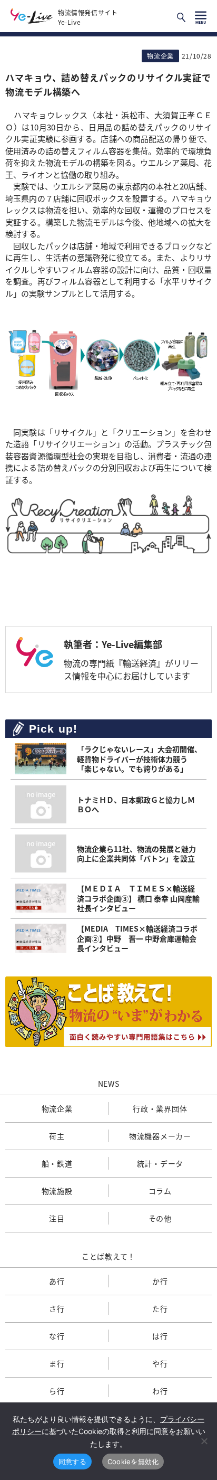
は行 (159, 1336)
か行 (159, 1281)
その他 (160, 1218)
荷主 (56, 1136)
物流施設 (57, 1190)
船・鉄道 (57, 1163)
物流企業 (57, 1108)
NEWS (109, 1083)
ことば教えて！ (108, 1256)
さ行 (56, 1308)
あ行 (56, 1281)
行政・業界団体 (160, 1108)
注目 (56, 1218)
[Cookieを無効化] (204, 1441)
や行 (159, 1363)
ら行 (56, 1391)
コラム (160, 1190)
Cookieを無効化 (133, 1461)
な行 (56, 1336)
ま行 (56, 1363)
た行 (159, 1308)
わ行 (159, 1391)
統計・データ (160, 1163)
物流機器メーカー (160, 1136)
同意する (72, 1461)
